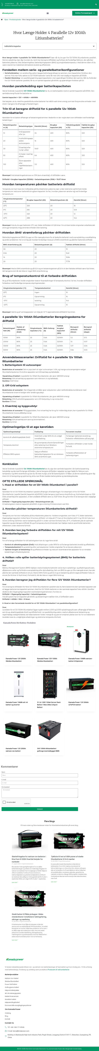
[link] (58, 970)
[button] (96, 4)
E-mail (4, 780)
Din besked (5, 787)
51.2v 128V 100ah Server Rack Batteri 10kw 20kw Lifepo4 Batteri (49, 704)
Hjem (6, 20)
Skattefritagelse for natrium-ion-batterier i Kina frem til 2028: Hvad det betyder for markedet (29, 859)
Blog (6, 1016)
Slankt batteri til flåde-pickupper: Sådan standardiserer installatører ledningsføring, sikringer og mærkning (29, 916)
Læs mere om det (12, 711)
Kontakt (7, 1019)
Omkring (8, 1013)
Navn (3, 772)
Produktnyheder (15, 20)
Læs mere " (15, 882)
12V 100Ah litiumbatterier (34, 91)
